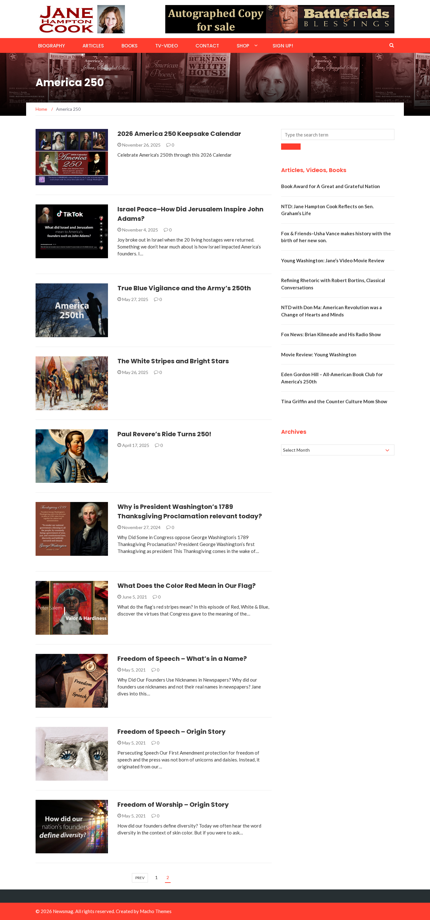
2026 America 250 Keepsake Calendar (179, 133)
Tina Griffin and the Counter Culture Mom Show (334, 401)
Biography (51, 45)
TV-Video (166, 45)
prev (139, 877)
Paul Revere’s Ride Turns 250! (164, 434)
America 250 (57, 181)
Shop (243, 45)
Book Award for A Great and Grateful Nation (330, 186)
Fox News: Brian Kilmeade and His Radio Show (331, 334)
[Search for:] (337, 134)
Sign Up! (283, 45)
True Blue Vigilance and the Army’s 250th (184, 288)
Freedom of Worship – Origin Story (173, 804)
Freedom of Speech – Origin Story (171, 731)
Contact (207, 45)
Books (130, 45)
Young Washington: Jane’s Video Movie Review (332, 260)
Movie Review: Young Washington (318, 354)
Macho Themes (156, 911)
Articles (93, 45)
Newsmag (63, 911)
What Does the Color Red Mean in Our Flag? (186, 585)
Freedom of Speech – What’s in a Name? (182, 658)
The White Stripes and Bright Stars (173, 361)
